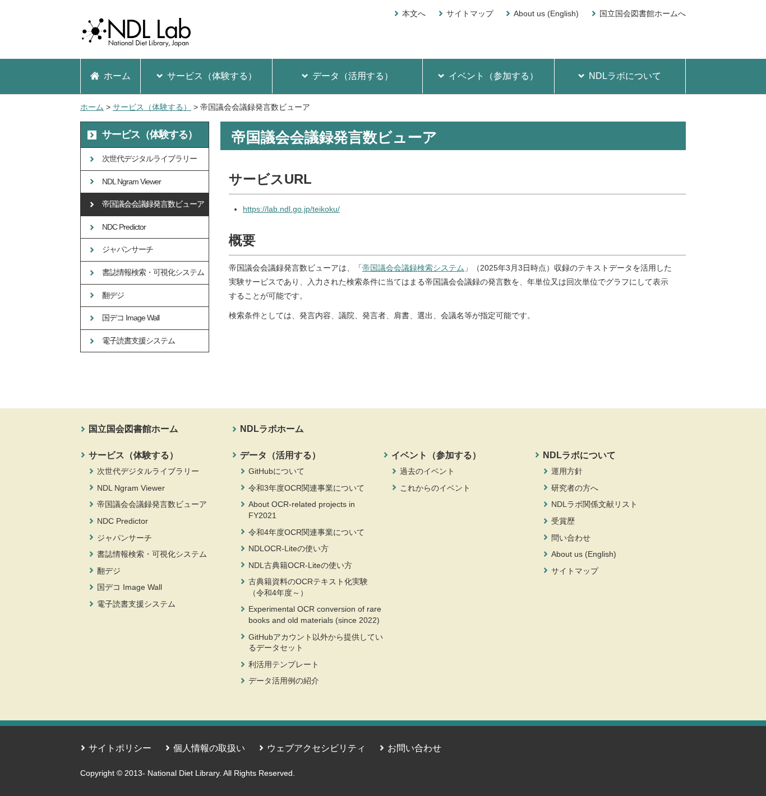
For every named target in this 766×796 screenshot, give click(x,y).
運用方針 (567, 471)
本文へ (414, 13)
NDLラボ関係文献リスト (594, 504)
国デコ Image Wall (129, 587)
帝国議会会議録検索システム (413, 267)
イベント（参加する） (436, 455)
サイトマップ (469, 13)
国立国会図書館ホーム (133, 429)
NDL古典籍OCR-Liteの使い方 (300, 565)
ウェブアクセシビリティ (316, 748)
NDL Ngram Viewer (131, 487)
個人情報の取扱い (209, 748)
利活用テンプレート (283, 664)
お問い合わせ (414, 748)
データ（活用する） (280, 455)
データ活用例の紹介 (283, 680)
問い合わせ (570, 537)
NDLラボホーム (272, 429)
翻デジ (109, 570)
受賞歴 (563, 520)
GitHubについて (276, 471)
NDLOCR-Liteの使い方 (288, 548)
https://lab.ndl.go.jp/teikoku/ (291, 208)
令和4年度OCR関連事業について (306, 532)
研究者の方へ (574, 487)
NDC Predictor (122, 520)
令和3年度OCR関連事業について (306, 487)
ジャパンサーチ (124, 537)
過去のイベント (427, 471)
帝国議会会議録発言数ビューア (152, 504)
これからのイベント (435, 487)
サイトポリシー (120, 748)
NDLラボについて (579, 455)
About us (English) (546, 13)
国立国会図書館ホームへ (642, 13)
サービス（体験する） (152, 107)
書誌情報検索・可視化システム (152, 554)
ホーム (92, 107)
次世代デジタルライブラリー (148, 471)
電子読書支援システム (136, 603)
